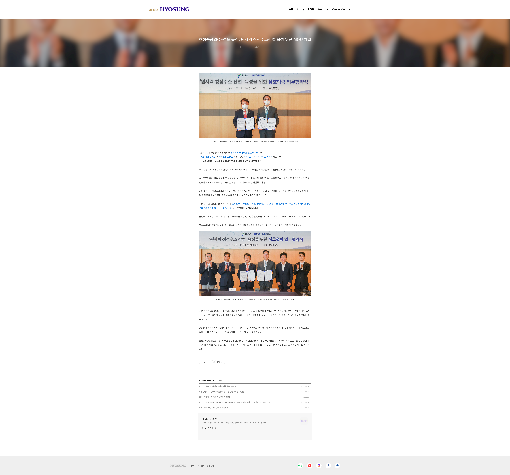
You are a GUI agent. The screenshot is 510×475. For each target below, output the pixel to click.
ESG (311, 9)
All (291, 9)
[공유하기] (207, 362)
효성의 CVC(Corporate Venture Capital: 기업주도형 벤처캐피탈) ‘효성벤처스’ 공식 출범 (234, 402)
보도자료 (219, 380)
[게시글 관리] (210, 362)
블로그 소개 (195, 465)
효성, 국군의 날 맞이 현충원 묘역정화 (213, 407)
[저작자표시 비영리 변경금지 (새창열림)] (228, 362)
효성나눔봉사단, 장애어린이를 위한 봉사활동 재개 (218, 386)
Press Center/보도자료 (249, 47)
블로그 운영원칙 (207, 465)
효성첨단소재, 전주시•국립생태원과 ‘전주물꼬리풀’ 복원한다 (222, 391)
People (322, 9)
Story (300, 9)
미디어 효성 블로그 (212, 418)
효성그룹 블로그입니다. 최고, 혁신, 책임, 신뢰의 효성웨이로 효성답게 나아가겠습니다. (235, 422)
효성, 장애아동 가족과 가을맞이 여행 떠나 (215, 397)
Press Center (342, 9)
